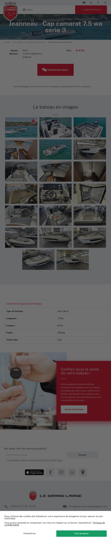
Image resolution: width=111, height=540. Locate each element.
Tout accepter (81, 533)
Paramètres (29, 533)
